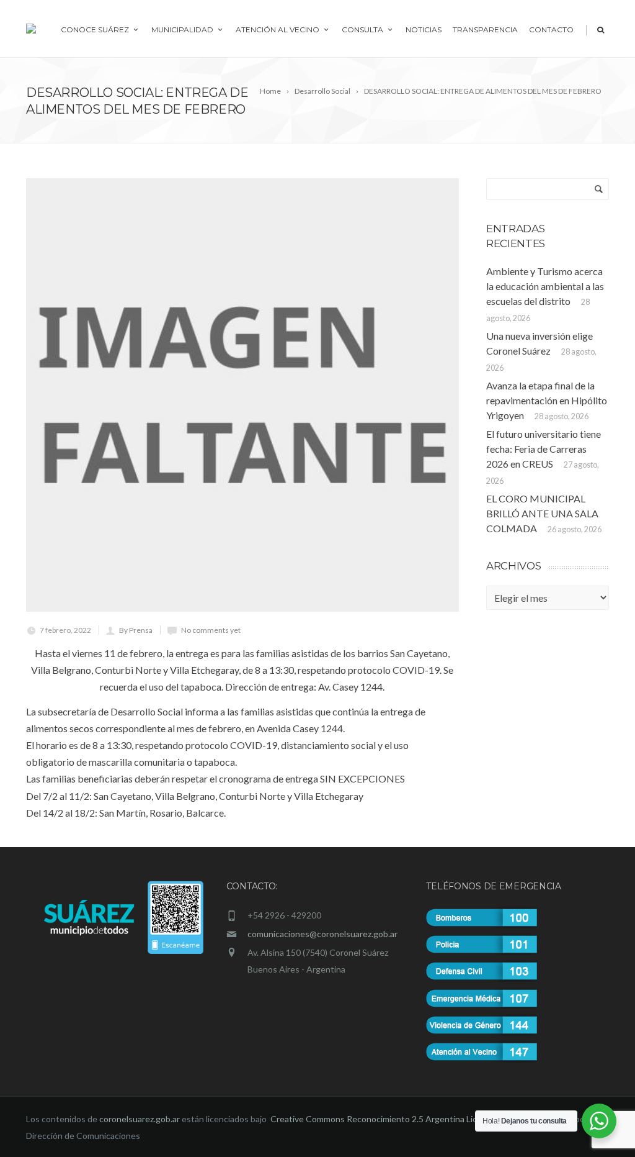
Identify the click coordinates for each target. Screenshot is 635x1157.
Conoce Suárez (95, 29)
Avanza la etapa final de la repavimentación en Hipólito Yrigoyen (546, 400)
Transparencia (485, 29)
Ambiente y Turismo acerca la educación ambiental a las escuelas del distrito (545, 286)
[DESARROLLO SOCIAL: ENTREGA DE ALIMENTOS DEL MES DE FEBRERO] (242, 395)
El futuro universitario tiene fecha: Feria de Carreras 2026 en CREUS (543, 449)
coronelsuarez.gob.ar (139, 1119)
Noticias (424, 29)
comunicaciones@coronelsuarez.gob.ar (322, 933)
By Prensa (136, 630)
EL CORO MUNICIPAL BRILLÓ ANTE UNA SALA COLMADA (542, 513)
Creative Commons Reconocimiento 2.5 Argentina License (384, 1119)
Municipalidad (182, 29)
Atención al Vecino (277, 29)
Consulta (362, 29)
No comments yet (211, 630)
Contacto (551, 29)
